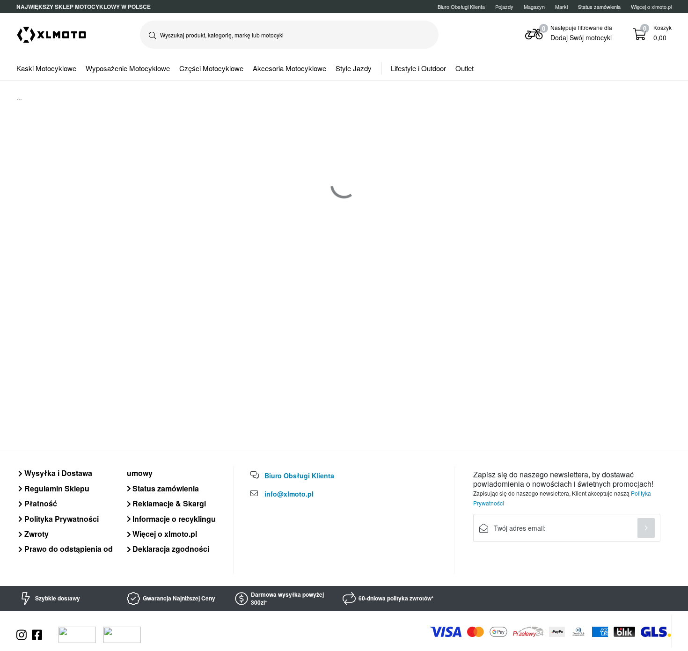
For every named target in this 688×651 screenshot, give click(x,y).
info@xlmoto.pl (289, 493)
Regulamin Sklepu (55, 488)
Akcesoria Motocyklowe (289, 68)
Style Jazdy (354, 68)
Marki (561, 6)
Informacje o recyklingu (173, 518)
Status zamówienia (165, 488)
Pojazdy (504, 6)
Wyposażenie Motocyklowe (128, 68)
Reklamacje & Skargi (168, 503)
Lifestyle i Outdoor (418, 68)
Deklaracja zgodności (170, 548)
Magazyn (534, 6)
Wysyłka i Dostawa (57, 473)
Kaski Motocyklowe (46, 68)
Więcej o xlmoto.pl (651, 6)
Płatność (39, 503)
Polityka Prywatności (60, 518)
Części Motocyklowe (211, 68)
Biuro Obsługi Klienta (461, 6)
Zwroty (35, 533)
